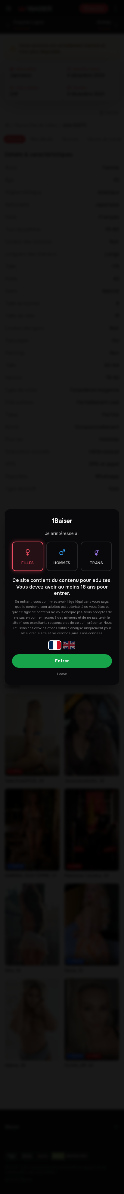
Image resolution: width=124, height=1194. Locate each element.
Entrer (62, 661)
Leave (62, 674)
